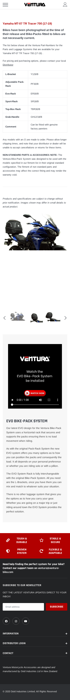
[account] (65, 4)
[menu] (5, 4)
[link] (6, 621)
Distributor (8, 64)
